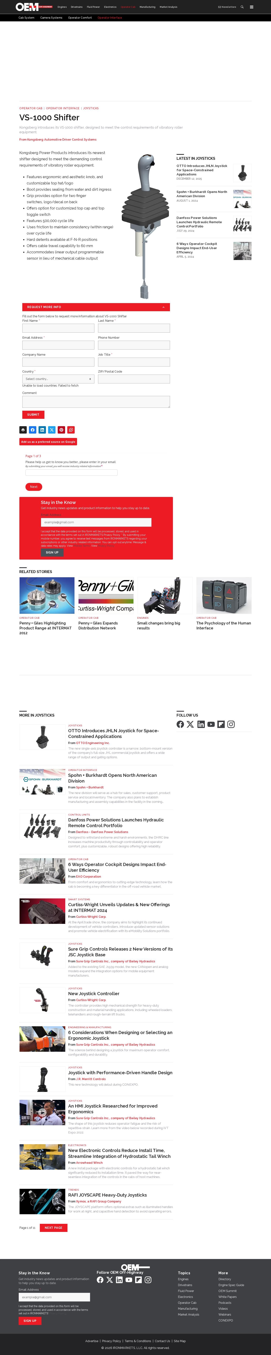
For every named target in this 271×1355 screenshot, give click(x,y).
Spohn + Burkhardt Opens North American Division (202, 194)
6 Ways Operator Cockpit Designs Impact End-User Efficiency (197, 248)
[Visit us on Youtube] (211, 724)
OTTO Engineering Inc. (93, 743)
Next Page (53, 1228)
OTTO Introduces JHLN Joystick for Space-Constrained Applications (202, 170)
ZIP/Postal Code (110, 371)
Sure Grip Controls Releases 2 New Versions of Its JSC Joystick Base (120, 951)
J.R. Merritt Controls (91, 1079)
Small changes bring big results (158, 625)
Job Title (105, 354)
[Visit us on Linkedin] (201, 724)
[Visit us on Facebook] (180, 724)
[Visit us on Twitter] (191, 724)
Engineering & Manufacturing (89, 1027)
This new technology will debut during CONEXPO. (103, 1084)
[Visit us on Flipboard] (221, 724)
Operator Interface (63, 108)
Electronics (77, 1145)
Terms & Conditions (138, 1341)
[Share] (32, 430)
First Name (31, 320)
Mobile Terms (82, 545)
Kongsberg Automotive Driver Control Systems (61, 139)
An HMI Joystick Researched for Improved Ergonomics (112, 1108)
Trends (73, 1189)
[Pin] (61, 430)
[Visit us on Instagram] (231, 724)
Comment (29, 393)
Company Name (34, 354)
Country (28, 371)
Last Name (107, 320)
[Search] (242, 7)
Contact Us (162, 1341)
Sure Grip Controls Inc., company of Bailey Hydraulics (115, 961)
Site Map (180, 1341)
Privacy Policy (106, 545)
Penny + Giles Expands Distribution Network (98, 625)
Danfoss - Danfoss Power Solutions (102, 832)
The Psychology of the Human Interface (223, 625)
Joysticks (91, 108)
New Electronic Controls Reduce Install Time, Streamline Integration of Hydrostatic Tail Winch (119, 1153)
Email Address (33, 337)
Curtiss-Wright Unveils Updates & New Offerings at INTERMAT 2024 (119, 907)
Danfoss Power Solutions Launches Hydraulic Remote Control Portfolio (199, 222)
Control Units (79, 814)
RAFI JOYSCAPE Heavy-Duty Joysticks (107, 1195)
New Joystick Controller (93, 993)
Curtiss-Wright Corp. (91, 917)
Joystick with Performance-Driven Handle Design (120, 1072)
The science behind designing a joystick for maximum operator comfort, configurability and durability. (119, 1052)
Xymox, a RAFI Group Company (98, 1201)
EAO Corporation (88, 876)
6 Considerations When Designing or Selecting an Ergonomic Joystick (120, 1035)
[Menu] (251, 7)
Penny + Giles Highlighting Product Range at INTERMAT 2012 (45, 628)
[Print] (23, 430)
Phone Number (109, 337)
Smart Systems (79, 899)
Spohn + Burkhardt (90, 787)
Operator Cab (30, 108)
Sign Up (52, 552)
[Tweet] (51, 430)
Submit (33, 414)
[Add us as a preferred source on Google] (71, 430)
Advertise (91, 1341)
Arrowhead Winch (89, 1162)
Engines (143, 618)
